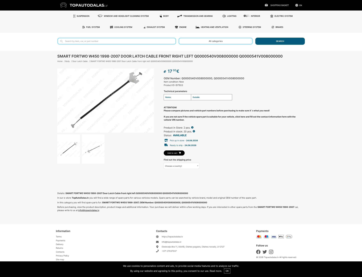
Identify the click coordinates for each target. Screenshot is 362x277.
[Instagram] (271, 251)
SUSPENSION (83, 16)
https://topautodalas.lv (172, 236)
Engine (182, 27)
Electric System (284, 16)
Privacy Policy (62, 255)
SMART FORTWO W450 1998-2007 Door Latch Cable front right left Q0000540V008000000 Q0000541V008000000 (141, 61)
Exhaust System (156, 27)
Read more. (216, 270)
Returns (59, 248)
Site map (60, 259)
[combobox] (181, 166)
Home (60, 61)
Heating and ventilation (214, 27)
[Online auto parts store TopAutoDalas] (86, 4)
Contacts (60, 252)
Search (280, 41)
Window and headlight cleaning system (126, 16)
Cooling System (123, 27)
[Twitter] (265, 251)
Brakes (279, 27)
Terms (59, 236)
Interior (255, 16)
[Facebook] (258, 251)
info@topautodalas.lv (88, 210)
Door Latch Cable (80, 61)
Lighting (231, 16)
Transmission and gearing (198, 16)
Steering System (252, 27)
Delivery (59, 244)
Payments (60, 240)
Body (166, 16)
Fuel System (93, 27)
